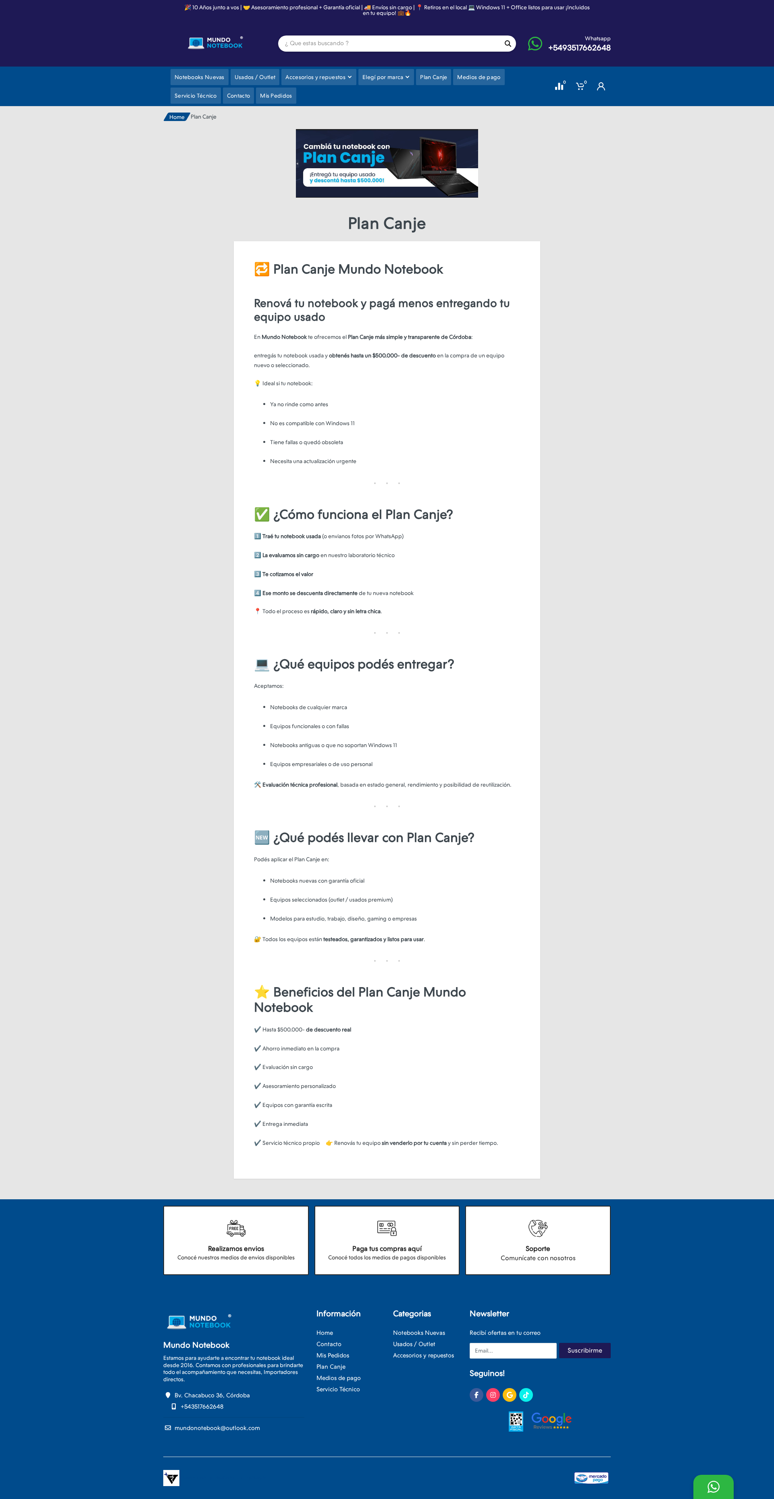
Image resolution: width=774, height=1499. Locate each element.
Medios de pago (338, 1378)
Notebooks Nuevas (419, 1333)
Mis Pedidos (332, 1355)
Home (177, 117)
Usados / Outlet (414, 1344)
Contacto (328, 1344)
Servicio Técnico (338, 1389)
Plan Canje (330, 1366)
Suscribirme (585, 1350)
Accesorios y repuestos (423, 1355)
